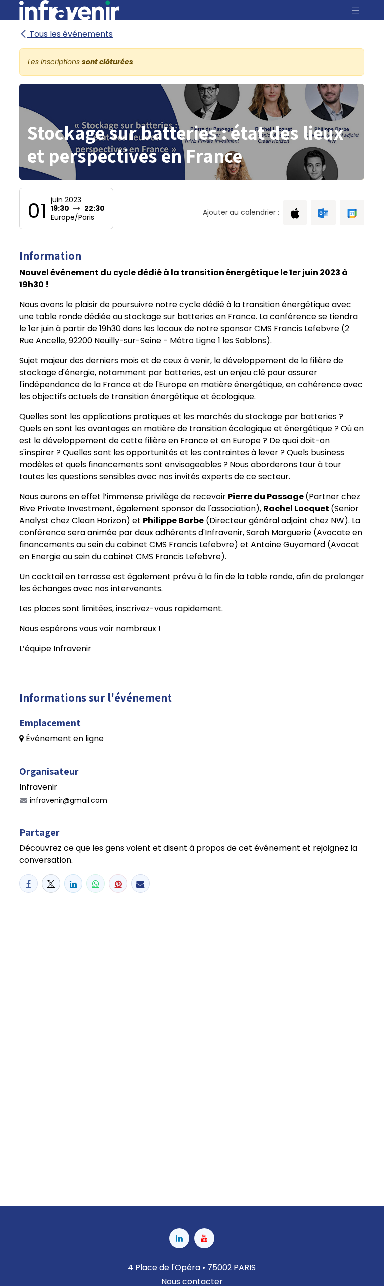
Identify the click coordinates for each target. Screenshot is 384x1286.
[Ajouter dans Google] (352, 212)
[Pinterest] (118, 883)
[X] (51, 883)
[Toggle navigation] (356, 10)
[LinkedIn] (73, 883)
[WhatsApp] (95, 883)
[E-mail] (141, 883)
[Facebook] (29, 883)
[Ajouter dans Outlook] (323, 212)
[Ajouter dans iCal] (295, 212)
